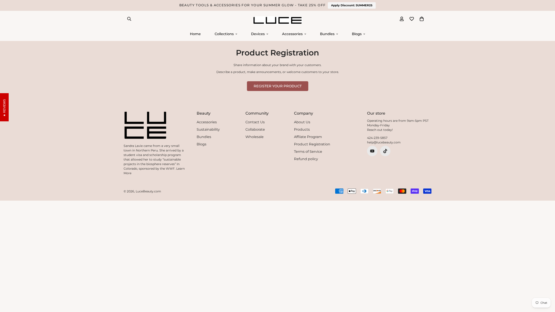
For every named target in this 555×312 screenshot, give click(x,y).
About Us (302, 122)
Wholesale (254, 137)
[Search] (129, 19)
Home (195, 34)
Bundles (327, 34)
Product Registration (312, 144)
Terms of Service (308, 152)
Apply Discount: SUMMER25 (351, 5)
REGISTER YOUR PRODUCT (278, 86)
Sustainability (208, 129)
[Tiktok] (385, 151)
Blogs (357, 34)
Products (302, 129)
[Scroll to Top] (547, 288)
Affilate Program (308, 137)
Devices (258, 34)
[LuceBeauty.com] (277, 20)
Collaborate (255, 129)
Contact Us (255, 122)
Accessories (292, 34)
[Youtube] (372, 151)
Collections (224, 34)
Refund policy (306, 159)
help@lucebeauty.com (384, 142)
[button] (422, 19)
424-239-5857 (377, 138)
